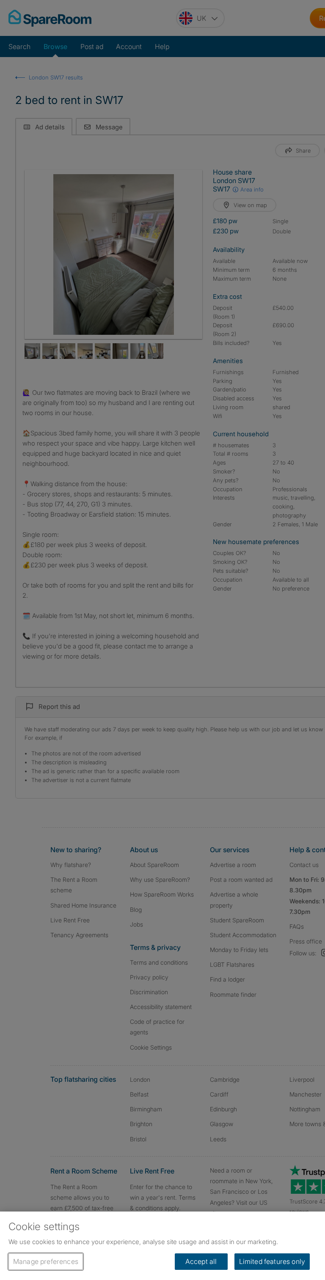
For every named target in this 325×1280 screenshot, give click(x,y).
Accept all (201, 1261)
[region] (162, 1246)
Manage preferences (45, 1261)
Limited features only (272, 1261)
